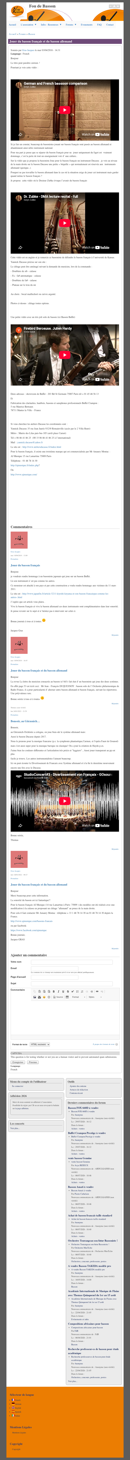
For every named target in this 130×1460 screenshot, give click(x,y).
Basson (31, 34)
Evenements (86, 24)
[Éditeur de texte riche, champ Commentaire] (65, 1018)
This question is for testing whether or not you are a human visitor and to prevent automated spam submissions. (64, 1055)
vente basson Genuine (80, 1158)
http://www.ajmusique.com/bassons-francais (31, 921)
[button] (34, 991)
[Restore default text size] (114, 8)
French (17, 1400)
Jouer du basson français (25, 565)
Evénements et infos (80, 1319)
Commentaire (18, 989)
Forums (68, 25)
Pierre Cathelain (82, 1193)
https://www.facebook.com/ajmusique (29, 930)
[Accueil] (17, 18)
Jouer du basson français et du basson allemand (39, 670)
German (18, 1404)
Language (15, 1065)
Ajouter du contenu (78, 1086)
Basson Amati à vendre (81, 1187)
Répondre (115, 635)
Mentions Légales (19, 1432)
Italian (17, 1415)
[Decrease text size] (110, 8)
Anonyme (79, 1114)
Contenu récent (76, 1093)
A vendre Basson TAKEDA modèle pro (89, 1266)
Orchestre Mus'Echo (83, 1247)
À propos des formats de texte (104, 1044)
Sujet (13, 983)
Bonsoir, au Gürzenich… (25, 721)
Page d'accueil (18, 976)
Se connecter (17, 1086)
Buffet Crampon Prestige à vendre (87, 1133)
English (18, 1408)
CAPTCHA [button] (16, 1053)
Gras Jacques (28, 50)
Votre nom (16, 961)
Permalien (14, 559)
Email (14, 968)
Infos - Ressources (48, 25)
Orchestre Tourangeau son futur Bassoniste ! (93, 1240)
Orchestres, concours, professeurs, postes (88, 1261)
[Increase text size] (118, 8)
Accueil (12, 24)
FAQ (99, 24)
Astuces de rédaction (79, 1089)
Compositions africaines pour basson (88, 1324)
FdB (76, 1330)
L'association (25, 25)
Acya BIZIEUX (81, 1165)
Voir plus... (15, 1128)
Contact (110, 24)
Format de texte (19, 1044)
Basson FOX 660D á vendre (83, 1108)
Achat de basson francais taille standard (90, 1215)
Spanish (18, 1412)
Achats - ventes (78, 1128)
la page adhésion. (22, 1108)
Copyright (16, 1449)
